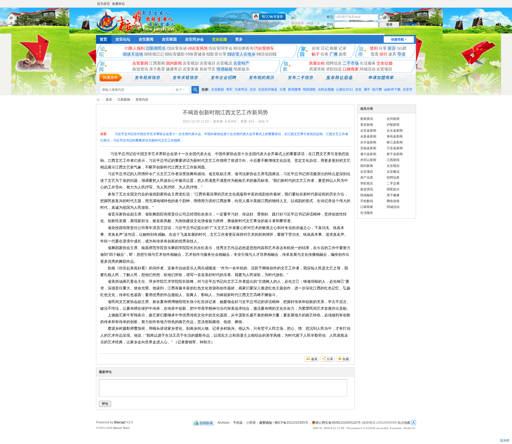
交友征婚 (219, 39)
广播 (334, 54)
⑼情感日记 (154, 54)
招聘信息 (334, 63)
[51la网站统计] (413, 423)
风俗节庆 (207, 69)
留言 (392, 48)
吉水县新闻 (395, 130)
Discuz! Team (121, 427)
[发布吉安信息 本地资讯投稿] (112, 80)
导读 (401, 54)
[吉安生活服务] (338, 80)
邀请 (314, 359)
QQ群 (402, 48)
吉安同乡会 (194, 39)
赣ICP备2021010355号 (291, 423)
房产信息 (366, 177)
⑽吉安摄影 (175, 54)
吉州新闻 (393, 119)
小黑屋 (251, 423)
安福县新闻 (368, 148)
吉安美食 (191, 69)
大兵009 (230, 121)
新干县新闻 (395, 154)
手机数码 (366, 201)
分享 (383, 48)
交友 (358, 89)
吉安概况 (224, 63)
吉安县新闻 (368, 130)
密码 (330, 24)
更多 (239, 39)
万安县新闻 (395, 148)
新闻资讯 (366, 119)
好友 (316, 48)
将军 (229, 89)
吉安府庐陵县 (267, 89)
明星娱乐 (242, 69)
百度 (282, 89)
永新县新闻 (368, 136)
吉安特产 (241, 63)
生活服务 (368, 63)
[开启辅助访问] (414, 3)
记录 (342, 48)
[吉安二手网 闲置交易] (301, 80)
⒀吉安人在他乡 (241, 54)
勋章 (343, 54)
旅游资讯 (140, 69)
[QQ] (203, 423)
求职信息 (334, 69)
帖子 (316, 54)
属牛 (367, 89)
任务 (325, 54)
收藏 (345, 359)
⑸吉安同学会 (221, 48)
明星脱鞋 (309, 89)
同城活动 (367, 69)
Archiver (224, 423)
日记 (325, 48)
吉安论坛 (122, 39)
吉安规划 (191, 63)
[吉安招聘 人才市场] (224, 80)
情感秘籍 (225, 69)
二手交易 (393, 183)
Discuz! (120, 422)
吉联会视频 (326, 89)
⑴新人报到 (135, 48)
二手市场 (351, 63)
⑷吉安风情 (198, 48)
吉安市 (407, 89)
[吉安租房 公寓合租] (185, 80)
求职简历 (366, 183)
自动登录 (390, 17)
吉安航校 (217, 89)
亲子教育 (157, 69)
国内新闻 (174, 63)
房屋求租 (317, 69)
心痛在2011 (344, 89)
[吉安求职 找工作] (262, 80)
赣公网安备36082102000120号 (338, 423)
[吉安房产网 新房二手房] (147, 80)
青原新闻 (366, 125)
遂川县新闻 (368, 154)
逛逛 (375, 54)
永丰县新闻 (368, 142)
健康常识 (174, 69)
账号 (330, 17)
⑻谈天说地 (133, 54)
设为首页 (103, 4)
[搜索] (195, 89)
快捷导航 (397, 39)
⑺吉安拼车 (264, 48)
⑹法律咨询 (243, 48)
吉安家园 (169, 39)
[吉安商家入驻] (386, 80)
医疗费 (377, 89)
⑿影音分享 (216, 54)
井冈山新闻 (368, 160)
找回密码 (409, 17)
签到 (374, 48)
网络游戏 (393, 201)
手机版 (238, 423)
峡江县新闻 (395, 142)
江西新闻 (157, 63)
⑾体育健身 (196, 54)
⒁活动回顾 (267, 54)
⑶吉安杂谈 (177, 48)
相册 (334, 48)
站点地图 (404, 423)
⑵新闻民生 (156, 48)
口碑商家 (351, 69)
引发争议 (241, 89)
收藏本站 (118, 4)
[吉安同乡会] (136, 21)
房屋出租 (317, 63)
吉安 (253, 89)
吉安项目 (207, 63)
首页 (103, 39)
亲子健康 (393, 195)
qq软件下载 (392, 89)
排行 (383, 54)
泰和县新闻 (395, 136)
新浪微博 (294, 89)
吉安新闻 (146, 39)
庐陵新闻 (393, 125)
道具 (392, 54)
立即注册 (409, 24)
